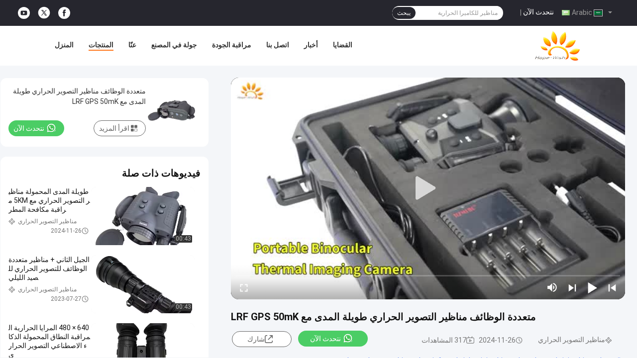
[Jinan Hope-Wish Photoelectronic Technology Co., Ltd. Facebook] (64, 13)
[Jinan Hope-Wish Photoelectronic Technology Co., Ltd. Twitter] (44, 13)
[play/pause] (592, 287)
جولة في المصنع (174, 45)
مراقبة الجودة (231, 45)
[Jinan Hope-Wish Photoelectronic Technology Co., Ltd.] (557, 46)
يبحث (404, 12)
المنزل (64, 45)
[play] (428, 188)
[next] (572, 287)
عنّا (132, 45)
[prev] (612, 287)
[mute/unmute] (552, 287)
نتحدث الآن (538, 12)
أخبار (311, 45)
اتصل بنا (277, 45)
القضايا (342, 45)
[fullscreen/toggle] (244, 287)
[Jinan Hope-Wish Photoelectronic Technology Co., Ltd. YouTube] (24, 13)
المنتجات (101, 45)
